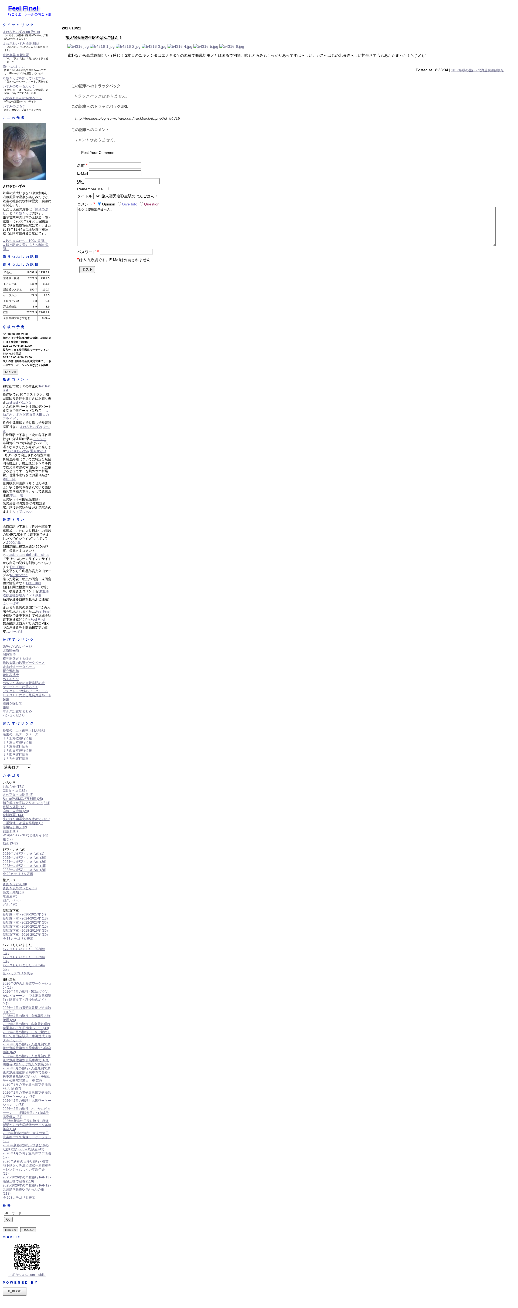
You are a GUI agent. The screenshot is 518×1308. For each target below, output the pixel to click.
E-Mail (82, 173)
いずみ (18, 511)
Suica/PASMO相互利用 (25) (23, 798)
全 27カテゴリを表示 (18, 973)
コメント (86, 204)
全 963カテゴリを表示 (19, 1197)
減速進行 (9, 654)
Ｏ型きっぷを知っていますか (24, 78)
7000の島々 (15, 542)
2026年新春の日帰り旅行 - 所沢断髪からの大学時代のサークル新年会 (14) (27, 1125)
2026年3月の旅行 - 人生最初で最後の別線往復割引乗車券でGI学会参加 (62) (27, 1048)
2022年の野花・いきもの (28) (24, 869)
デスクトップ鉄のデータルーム (25, 691)
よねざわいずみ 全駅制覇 (21, 43)
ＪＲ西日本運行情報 (17, 750)
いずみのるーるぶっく (19, 86)
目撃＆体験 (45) (14, 807)
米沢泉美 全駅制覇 (16, 55)
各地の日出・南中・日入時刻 (24, 730)
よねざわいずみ (31, 426)
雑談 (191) (10, 831)
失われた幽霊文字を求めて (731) (26, 819)
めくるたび (11, 679)
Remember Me (90, 189)
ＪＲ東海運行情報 (16, 746)
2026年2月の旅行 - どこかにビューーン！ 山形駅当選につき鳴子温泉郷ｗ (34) (26, 1112)
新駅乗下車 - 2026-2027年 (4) (24, 914)
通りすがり (38, 451)
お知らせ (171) (13, 786)
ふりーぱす (11, 603)
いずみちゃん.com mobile (27, 1274)
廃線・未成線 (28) (16, 811)
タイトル (84, 196)
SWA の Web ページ (17, 646)
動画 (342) (10, 843)
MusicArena (19, 575)
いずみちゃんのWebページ (22, 98)
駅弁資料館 (11, 670)
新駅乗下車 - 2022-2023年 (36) (25, 922)
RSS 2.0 (10, 372)
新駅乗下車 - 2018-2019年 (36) (25, 930)
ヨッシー (39, 439)
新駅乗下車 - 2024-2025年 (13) (25, 918)
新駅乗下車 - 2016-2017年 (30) (25, 934)
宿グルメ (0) (12, 900)
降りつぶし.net (13, 66)
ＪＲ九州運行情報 (16, 758)
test (41, 386)
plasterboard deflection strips (28, 554)
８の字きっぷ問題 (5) (18, 794)
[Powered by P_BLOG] (14, 1294)
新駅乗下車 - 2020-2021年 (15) (25, 926)
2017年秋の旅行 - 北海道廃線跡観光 (477, 70)
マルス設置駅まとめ (17, 711)
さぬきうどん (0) (15, 884)
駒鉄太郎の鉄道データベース (24, 662)
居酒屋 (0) (10, 896)
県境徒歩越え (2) (15, 827)
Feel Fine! (23, 8)
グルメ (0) (10, 904)
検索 (7, 1205)
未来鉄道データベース (19, 666)
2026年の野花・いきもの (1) (23, 853)
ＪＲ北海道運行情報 (17, 738)
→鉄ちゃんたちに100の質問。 (25, 240)
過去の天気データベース (20, 734)
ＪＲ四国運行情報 (16, 754)
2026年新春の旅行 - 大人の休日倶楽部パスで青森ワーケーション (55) (27, 1137)
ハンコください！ (16, 715)
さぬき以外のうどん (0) (20, 888)
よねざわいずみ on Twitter (21, 31)
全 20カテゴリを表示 (18, 874)
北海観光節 (11, 650)
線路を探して (12, 703)
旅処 (6, 707)
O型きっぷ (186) (15, 790)
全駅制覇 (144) (13, 815)
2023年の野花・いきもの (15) (24, 865)
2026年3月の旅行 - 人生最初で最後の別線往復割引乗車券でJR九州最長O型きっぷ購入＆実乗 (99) (27, 1060)
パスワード (88, 252)
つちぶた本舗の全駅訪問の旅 (24, 683)
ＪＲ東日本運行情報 (17, 742)
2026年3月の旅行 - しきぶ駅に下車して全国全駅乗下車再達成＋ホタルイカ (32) (27, 1036)
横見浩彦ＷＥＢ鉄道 (17, 658)
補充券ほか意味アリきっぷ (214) (26, 803)
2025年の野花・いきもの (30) (24, 857)
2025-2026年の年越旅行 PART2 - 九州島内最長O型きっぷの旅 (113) (27, 1189)
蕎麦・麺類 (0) (13, 892)
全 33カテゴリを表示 (18, 938)
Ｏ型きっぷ (24, 213)
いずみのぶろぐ (14, 106)
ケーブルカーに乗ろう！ (20, 687)
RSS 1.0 (10, 1229)
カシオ (28, 511)
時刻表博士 (11, 675)
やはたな (25, 402)
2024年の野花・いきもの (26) (24, 861)
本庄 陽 (9, 479)
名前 (82, 165)
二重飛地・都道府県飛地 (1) (23, 823)
